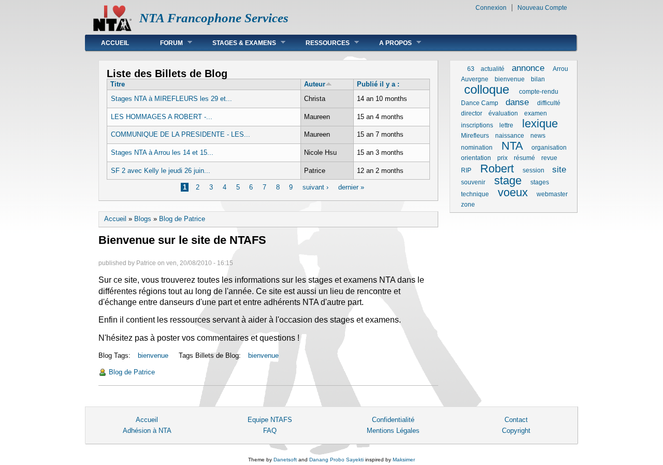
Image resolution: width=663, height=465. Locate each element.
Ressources (320, 43)
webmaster (552, 194)
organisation (549, 147)
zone (468, 204)
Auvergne (474, 79)
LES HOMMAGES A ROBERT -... (161, 117)
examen (535, 113)
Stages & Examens (236, 43)
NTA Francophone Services (214, 18)
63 (470, 68)
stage (508, 180)
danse (517, 102)
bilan (538, 79)
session (533, 170)
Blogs (142, 219)
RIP (466, 170)
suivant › (315, 187)
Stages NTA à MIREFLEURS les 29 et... (171, 99)
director (471, 113)
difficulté (548, 103)
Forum (164, 43)
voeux (513, 192)
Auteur (314, 84)
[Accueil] (112, 29)
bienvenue (153, 355)
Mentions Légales (393, 430)
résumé (524, 158)
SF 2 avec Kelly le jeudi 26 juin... (160, 171)
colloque (486, 89)
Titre (117, 84)
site (559, 170)
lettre (506, 125)
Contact (516, 420)
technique (475, 194)
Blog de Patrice (182, 219)
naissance (509, 135)
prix (502, 158)
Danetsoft (285, 459)
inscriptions (477, 125)
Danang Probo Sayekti (336, 459)
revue (549, 158)
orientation (476, 158)
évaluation (503, 113)
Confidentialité (393, 420)
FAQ (270, 430)
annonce (528, 68)
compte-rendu (538, 91)
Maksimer (404, 459)
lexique (540, 123)
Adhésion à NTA (147, 430)
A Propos (388, 43)
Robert (497, 168)
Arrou (560, 68)
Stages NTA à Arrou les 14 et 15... (162, 152)
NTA (512, 145)
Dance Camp (479, 103)
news (537, 135)
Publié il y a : (378, 84)
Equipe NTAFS (270, 420)
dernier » (351, 187)
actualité (493, 68)
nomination (477, 147)
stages (539, 182)
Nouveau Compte (542, 7)
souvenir (473, 182)
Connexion (491, 7)
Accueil (115, 43)
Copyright (516, 430)
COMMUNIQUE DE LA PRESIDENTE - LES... (180, 134)
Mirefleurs (475, 135)
